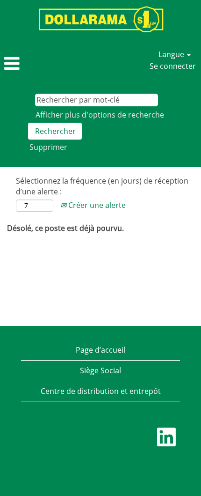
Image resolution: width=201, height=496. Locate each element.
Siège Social (100, 370)
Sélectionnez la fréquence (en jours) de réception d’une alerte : (102, 186)
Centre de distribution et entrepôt (101, 391)
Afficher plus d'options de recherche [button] (100, 115)
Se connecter (173, 66)
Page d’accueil (100, 350)
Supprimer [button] (48, 147)
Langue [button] (172, 54)
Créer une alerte (96, 205)
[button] (33, 64)
